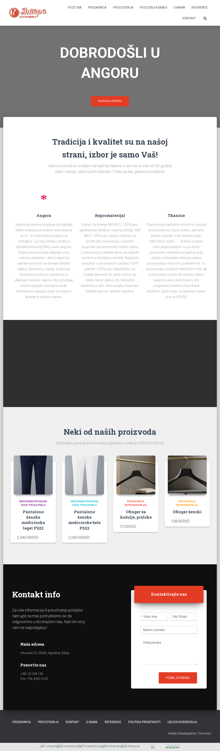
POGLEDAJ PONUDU (110, 101)
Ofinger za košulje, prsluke (136, 514)
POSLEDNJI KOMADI (153, 7)
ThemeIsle (204, 733)
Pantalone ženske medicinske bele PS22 (84, 520)
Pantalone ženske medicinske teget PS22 (33, 520)
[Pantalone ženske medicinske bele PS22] (84, 475)
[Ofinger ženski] (187, 475)
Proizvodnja (123, 7)
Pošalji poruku (178, 678)
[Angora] (28, 13)
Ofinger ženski (187, 511)
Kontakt (189, 18)
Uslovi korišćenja (182, 722)
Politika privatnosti (144, 722)
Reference (200, 7)
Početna (75, 7)
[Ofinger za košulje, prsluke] (135, 475)
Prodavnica (97, 7)
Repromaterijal (136, 505)
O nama (179, 7)
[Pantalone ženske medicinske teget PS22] (33, 475)
